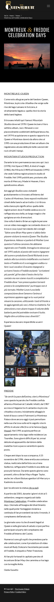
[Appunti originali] (44, 372)
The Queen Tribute (22, 589)
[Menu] (48, 5)
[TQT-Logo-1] (22, 6)
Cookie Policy (21, 592)
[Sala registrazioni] (33, 372)
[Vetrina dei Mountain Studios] (21, 372)
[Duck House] (10, 382)
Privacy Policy (9, 592)
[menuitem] (48, 5)
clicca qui (33, 487)
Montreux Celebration (15, 501)
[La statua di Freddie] (27, 348)
